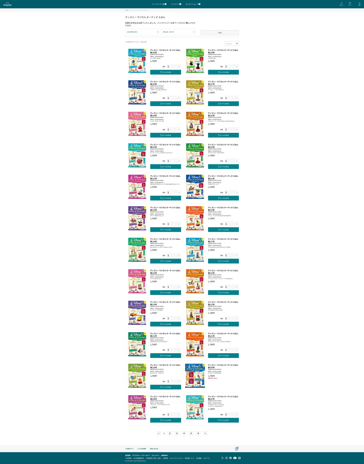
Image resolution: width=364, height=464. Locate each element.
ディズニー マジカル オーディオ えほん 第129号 (223, 51)
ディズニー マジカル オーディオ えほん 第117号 (223, 240)
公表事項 (165, 458)
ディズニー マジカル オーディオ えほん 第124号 (165, 145)
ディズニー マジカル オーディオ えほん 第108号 (165, 397)
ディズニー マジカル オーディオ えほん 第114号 (165, 303)
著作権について (189, 458)
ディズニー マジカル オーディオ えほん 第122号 (165, 177)
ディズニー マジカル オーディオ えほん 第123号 (223, 145)
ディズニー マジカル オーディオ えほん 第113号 (223, 303)
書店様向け (164, 455)
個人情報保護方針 (139, 458)
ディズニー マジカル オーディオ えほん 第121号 (223, 177)
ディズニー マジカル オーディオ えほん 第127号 (223, 82)
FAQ (220, 32)
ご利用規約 (128, 458)
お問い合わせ (154, 449)
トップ (126, 10)
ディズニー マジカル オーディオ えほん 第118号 (165, 240)
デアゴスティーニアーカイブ (141, 455)
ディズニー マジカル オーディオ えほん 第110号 (165, 366)
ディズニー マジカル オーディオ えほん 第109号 (223, 366)
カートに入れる (166, 72)
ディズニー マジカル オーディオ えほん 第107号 (223, 397)
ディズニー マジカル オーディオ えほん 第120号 (165, 208)
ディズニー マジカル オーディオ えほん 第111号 (223, 334)
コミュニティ (155, 455)
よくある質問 (141, 449)
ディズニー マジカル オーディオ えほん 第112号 (165, 334)
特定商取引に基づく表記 (153, 458)
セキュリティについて (176, 458)
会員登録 (127, 455)
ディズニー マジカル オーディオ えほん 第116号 (165, 271)
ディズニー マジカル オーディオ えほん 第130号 (165, 51)
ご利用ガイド (129, 449)
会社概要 (199, 458)
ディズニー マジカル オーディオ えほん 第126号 (165, 114)
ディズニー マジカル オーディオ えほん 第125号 (223, 114)
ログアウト (206, 458)
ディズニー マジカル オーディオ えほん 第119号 (223, 208)
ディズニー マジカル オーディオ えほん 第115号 (223, 271)
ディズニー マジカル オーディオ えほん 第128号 (165, 82)
